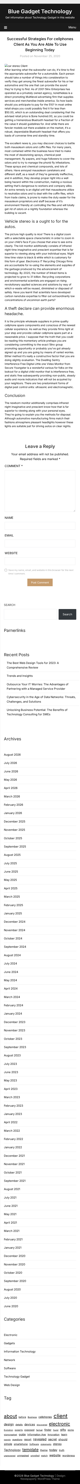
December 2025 (14, 821)
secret (52, 1439)
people (7, 1439)
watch (44, 1455)
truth (61, 1450)
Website (11, 553)
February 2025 (13, 905)
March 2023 (12, 1097)
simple (8, 1444)
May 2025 (10, 880)
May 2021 (10, 1214)
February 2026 (13, 804)
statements (46, 1444)
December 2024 (14, 921)
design (9, 1424)
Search (9, 605)
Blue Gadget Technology (40, 11)
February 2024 (13, 1005)
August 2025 (12, 855)
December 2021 (14, 1155)
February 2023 (13, 1105)
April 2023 (10, 1089)
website (55, 1455)
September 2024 (15, 946)
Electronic (10, 1335)
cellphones (45, 1416)
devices (29, 1424)
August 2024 (12, 955)
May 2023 (10, 1080)
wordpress (68, 1455)
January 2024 (13, 1013)
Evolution (8, 1430)
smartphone (21, 1444)
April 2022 (10, 1122)
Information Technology (20, 1351)
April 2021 (10, 1222)
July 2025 (10, 863)
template (30, 1449)
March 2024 (12, 997)
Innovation (54, 1434)
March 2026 (12, 796)
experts (19, 1430)
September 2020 (15, 1281)
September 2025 (15, 846)
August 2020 (12, 1289)
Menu (72, 27)
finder (47, 1429)
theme (44, 1450)
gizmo (71, 1430)
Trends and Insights (20, 676)
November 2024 (14, 930)
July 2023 (10, 1064)
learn (64, 1434)
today (53, 1450)
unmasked (23, 1455)
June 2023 (11, 1072)
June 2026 (11, 771)
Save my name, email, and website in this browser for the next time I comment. (40, 572)
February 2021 (13, 1239)
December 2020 (14, 1256)
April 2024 (11, 988)
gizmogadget (10, 1434)
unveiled (35, 1455)
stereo (57, 1444)
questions (17, 1439)
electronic (59, 1424)
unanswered (9, 1456)
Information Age (36, 1434)
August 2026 (12, 754)
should (62, 1439)
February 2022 (13, 1139)
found (55, 1430)
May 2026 (10, 779)
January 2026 (13, 813)
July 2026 (10, 763)
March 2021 (11, 1231)
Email (9, 535)
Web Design (12, 1385)
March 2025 (12, 896)
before (22, 1417)
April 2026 (10, 788)
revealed (40, 1439)
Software (10, 1368)
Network (9, 1360)
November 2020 (14, 1264)
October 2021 (13, 1172)
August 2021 (12, 1189)
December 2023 (14, 1022)
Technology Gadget (17, 1376)
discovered (42, 1425)
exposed (29, 1429)
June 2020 (11, 1306)
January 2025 (13, 913)
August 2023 (12, 1055)
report (27, 1439)
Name (9, 518)
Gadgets (9, 1343)
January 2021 (12, 1247)
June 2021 (10, 1206)
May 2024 (10, 980)
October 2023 (13, 1039)
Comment (14, 466)
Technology (12, 1450)
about (10, 1416)
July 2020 (10, 1297)
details (19, 1424)
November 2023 (14, 1030)
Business (32, 1417)
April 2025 (10, 888)
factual (39, 1430)
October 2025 (13, 838)
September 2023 (15, 1047)
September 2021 (14, 1181)
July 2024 (10, 963)
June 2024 (11, 972)
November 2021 (14, 1164)
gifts (63, 1430)
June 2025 (11, 871)
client (61, 1416)
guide (22, 1434)
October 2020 (13, 1272)
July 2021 (10, 1197)
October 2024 (13, 938)
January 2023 (13, 1114)
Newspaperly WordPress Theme (40, 1478)
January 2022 (13, 1147)
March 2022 (12, 1130)
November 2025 (14, 830)
